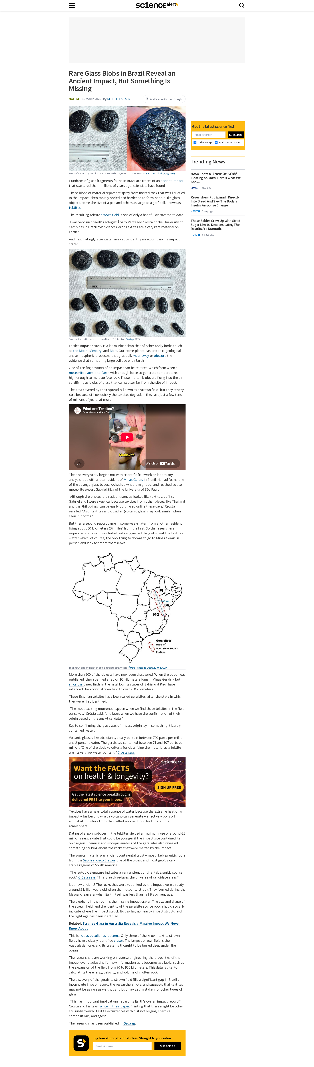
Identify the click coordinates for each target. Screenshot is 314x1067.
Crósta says (126, 752)
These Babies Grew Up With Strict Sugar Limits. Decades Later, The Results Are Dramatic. (215, 225)
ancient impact (172, 180)
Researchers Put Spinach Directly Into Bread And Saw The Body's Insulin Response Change (215, 201)
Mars (113, 350)
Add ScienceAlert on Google (166, 99)
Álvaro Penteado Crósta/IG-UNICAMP (148, 667)
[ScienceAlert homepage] (157, 5)
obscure (160, 355)
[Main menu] (72, 5)
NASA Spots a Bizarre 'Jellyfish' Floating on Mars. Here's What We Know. (216, 178)
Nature (74, 99)
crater (118, 940)
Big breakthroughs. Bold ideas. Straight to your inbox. (132, 1038)
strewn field (110, 215)
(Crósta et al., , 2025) (160, 173)
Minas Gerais (133, 479)
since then (76, 684)
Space (194, 188)
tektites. (75, 207)
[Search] (242, 5)
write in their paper (114, 1006)
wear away (141, 355)
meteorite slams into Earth (89, 372)
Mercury (95, 350)
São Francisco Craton (99, 860)
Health (195, 211)
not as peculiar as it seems (99, 935)
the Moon (80, 350)
